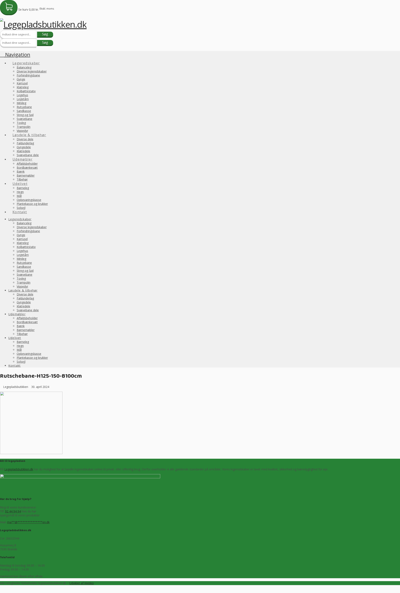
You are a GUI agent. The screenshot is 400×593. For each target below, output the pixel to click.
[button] (15, 54)
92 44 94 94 (13, 511)
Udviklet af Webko (81, 583)
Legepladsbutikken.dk (18, 469)
